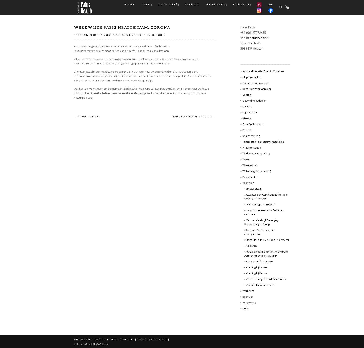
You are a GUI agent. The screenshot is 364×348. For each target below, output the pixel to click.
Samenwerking (251, 136)
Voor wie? (168, 4)
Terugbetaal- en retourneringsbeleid (263, 141)
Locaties (247, 106)
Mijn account (249, 112)
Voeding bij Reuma (257, 273)
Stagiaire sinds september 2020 (193, 117)
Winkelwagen (250, 165)
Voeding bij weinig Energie (261, 285)
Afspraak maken (252, 77)
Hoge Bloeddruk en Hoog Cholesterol (267, 240)
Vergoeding (249, 302)
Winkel (246, 159)
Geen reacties (131, 35)
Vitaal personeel (251, 147)
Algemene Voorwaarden (256, 83)
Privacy (246, 130)
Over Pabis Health (252, 124)
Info (146, 4)
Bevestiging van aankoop (257, 89)
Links (245, 308)
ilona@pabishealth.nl (254, 38)
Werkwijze (248, 290)
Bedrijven (216, 4)
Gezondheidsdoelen (254, 100)
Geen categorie (154, 35)
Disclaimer (159, 339)
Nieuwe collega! (86, 117)
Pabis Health (249, 177)
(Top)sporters (254, 188)
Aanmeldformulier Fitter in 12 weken (263, 71)
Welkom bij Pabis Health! (256, 171)
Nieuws (192, 4)
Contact (241, 4)
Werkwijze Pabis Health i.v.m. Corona (122, 27)
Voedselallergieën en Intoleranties (266, 279)
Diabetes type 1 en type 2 (260, 204)
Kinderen (251, 245)
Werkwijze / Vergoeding (256, 153)
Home (129, 4)
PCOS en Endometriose (259, 261)
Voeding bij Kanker (257, 267)
